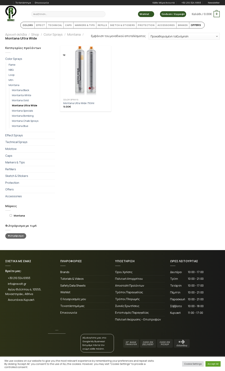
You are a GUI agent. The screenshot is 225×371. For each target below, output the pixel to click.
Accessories (13, 196)
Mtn (11, 80)
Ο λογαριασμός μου (73, 299)
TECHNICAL (55, 25)
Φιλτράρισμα (15, 235)
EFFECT (40, 25)
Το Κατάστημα (23, 2)
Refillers (10, 169)
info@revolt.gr (17, 284)
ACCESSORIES (166, 25)
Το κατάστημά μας (72, 306)
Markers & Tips (15, 162)
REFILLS (102, 25)
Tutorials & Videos (72, 279)
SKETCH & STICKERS (122, 25)
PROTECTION (146, 25)
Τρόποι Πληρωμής (127, 299)
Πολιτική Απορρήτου (129, 279)
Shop (35, 34)
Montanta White (21, 95)
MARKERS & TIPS (85, 25)
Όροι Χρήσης (124, 272)
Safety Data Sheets (73, 285)
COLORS (28, 25)
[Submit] (102, 14)
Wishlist (65, 292)
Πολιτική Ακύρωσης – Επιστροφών (138, 319)
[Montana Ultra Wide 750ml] (85, 71)
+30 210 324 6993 (18, 278)
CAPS (68, 25)
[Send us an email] (32, 311)
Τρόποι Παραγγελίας (129, 292)
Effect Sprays (14, 135)
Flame (12, 64)
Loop (12, 75)
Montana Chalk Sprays (25, 120)
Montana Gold (20, 100)
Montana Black (20, 90)
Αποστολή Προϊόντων (129, 285)
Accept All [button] (213, 363)
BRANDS (183, 25)
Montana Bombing (23, 115)
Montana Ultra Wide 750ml (78, 103)
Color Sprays (53, 34)
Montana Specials (22, 110)
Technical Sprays (16, 142)
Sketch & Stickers (16, 176)
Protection (12, 183)
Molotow (11, 149)
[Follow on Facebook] (7, 2)
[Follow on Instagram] (10, 2)
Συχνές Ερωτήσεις (127, 306)
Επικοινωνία (42, 2)
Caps (8, 156)
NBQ (11, 69)
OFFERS (196, 25)
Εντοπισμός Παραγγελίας (132, 312)
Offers (9, 189)
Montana (74, 34)
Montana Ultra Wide (24, 105)
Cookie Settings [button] (193, 363)
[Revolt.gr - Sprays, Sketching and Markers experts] (15, 13)
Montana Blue (20, 126)
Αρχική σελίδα (16, 34)
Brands (64, 272)
